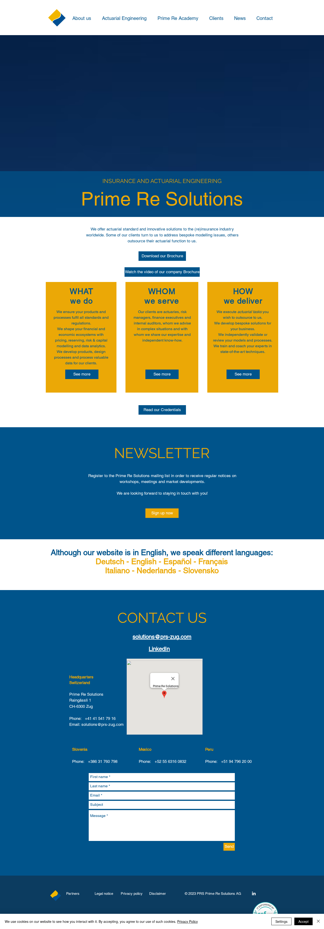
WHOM (162, 291)
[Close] (318, 921)
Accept (303, 921)
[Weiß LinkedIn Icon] (253, 893)
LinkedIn (159, 649)
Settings (281, 921)
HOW (243, 291)
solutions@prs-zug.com (162, 636)
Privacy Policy (187, 921)
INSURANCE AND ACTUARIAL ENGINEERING (162, 181)
